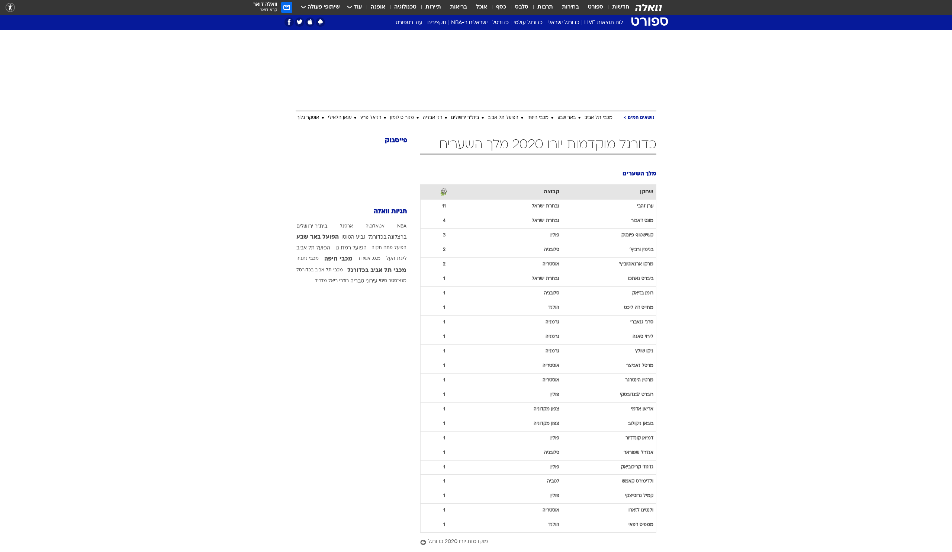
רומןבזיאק (642, 293)
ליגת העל (396, 258)
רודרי (344, 281)
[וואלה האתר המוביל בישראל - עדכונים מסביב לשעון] (648, 7)
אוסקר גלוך (308, 118)
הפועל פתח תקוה (389, 248)
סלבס (521, 7)
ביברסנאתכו (640, 279)
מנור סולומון (402, 118)
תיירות (433, 7)
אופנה (378, 7)
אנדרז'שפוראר (638, 453)
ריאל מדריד (326, 281)
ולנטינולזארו (640, 510)
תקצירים (436, 22)
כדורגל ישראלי (563, 22)
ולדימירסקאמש (637, 481)
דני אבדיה (432, 118)
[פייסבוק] (289, 22)
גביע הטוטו (353, 237)
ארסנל (346, 226)
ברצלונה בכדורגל (387, 237)
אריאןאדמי (642, 409)
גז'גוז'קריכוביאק (637, 467)
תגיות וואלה (390, 212)
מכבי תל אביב (598, 118)
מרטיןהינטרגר (639, 380)
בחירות (570, 7)
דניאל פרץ (370, 118)
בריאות (458, 7)
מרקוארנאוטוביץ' (636, 264)
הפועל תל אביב (503, 118)
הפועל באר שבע (317, 237)
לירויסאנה (643, 337)
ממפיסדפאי (640, 525)
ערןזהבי (645, 206)
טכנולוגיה (405, 7)
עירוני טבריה (363, 281)
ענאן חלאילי (339, 118)
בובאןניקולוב (640, 424)
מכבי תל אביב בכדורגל (376, 271)
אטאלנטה (375, 226)
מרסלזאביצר (639, 366)
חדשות (620, 7)
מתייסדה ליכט (638, 308)
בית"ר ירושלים (465, 118)
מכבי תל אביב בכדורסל (319, 270)
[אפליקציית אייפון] (310, 22)
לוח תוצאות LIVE (603, 22)
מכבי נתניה (307, 258)
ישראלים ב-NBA (469, 22)
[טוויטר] (299, 22)
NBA (401, 226)
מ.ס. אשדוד (369, 258)
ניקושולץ (644, 351)
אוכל (481, 7)
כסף (501, 7)
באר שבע (566, 118)
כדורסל (500, 22)
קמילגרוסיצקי (639, 496)
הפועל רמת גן (351, 248)
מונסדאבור (642, 221)
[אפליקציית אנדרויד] (320, 22)
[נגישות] (10, 7)
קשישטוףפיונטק (637, 235)
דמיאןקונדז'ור (639, 438)
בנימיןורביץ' (641, 250)
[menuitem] (616, 7)
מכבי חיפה (538, 118)
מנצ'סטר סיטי (392, 281)
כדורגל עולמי (528, 22)
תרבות (545, 7)
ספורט (595, 7)
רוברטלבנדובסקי (636, 395)
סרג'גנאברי (641, 322)
